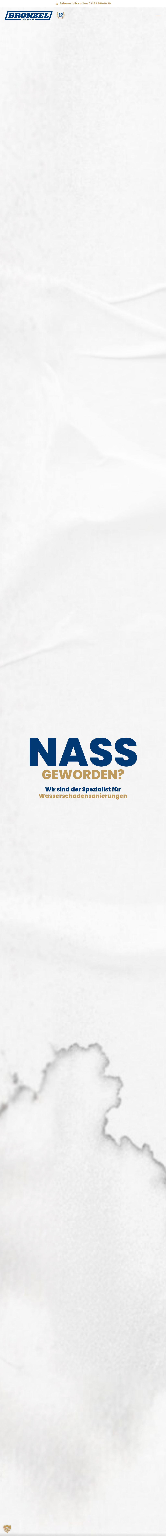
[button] (7, 1529)
